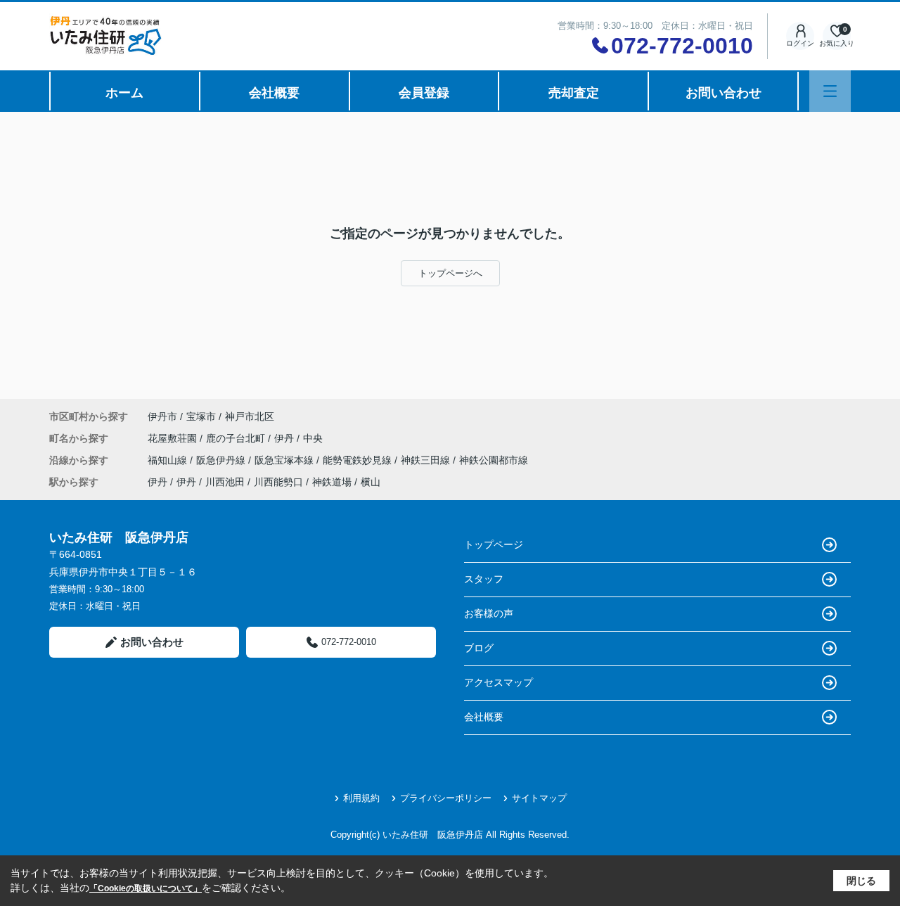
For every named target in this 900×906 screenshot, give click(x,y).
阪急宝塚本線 (285, 460)
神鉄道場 (332, 481)
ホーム (124, 93)
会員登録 (424, 93)
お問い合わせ (723, 93)
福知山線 (169, 460)
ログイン (800, 43)
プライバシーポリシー (445, 798)
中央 (313, 438)
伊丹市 (162, 416)
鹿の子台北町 (237, 438)
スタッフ (483, 579)
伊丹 (285, 438)
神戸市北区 (249, 416)
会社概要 (274, 93)
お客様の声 (488, 613)
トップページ (493, 544)
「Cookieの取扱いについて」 (145, 888)
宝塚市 (201, 416)
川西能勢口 (278, 481)
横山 (370, 481)
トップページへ (450, 273)
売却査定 (573, 93)
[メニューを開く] (830, 91)
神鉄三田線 (427, 460)
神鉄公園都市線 (493, 460)
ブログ (479, 647)
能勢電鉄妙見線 (358, 460)
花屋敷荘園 (174, 438)
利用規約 (361, 798)
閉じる (861, 880)
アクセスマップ (498, 682)
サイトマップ (539, 798)
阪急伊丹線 (222, 460)
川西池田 (225, 481)
